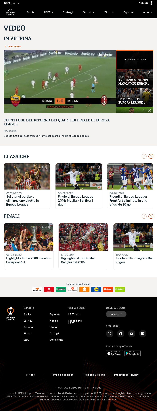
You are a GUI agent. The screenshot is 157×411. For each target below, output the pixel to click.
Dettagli (54, 333)
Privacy (30, 374)
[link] (30, 12)
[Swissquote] (73, 289)
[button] (88, 12)
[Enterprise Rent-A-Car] (61, 289)
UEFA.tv (27, 320)
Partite (27, 314)
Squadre (54, 314)
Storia (53, 327)
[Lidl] (96, 289)
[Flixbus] (120, 289)
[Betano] (108, 289)
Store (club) (56, 339)
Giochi (27, 333)
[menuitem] (32, 12)
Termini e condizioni (62, 374)
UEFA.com (74, 314)
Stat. (26, 339)
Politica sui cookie (94, 374)
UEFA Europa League (10, 12)
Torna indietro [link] (14, 46)
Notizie (54, 320)
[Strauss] (49, 289)
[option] (134, 59)
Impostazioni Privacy (126, 374)
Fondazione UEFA (75, 322)
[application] (60, 81)
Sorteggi (28, 327)
